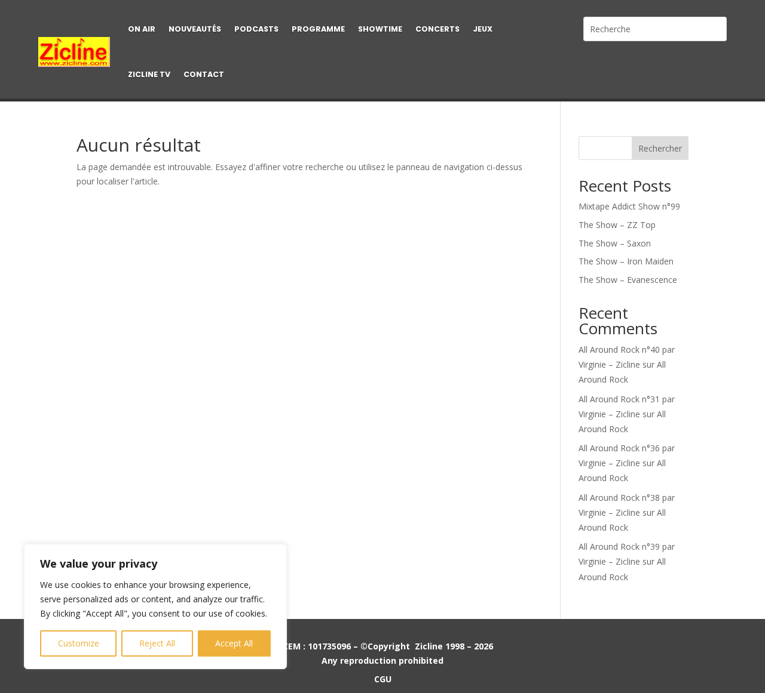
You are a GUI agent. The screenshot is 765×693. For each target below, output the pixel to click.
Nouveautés (195, 29)
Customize (78, 643)
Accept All (234, 643)
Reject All (157, 643)
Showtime (380, 29)
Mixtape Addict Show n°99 (629, 206)
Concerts (437, 29)
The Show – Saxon (615, 243)
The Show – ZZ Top (617, 224)
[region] (155, 606)
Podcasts (256, 29)
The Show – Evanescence (628, 279)
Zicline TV (149, 74)
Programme (318, 29)
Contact (203, 74)
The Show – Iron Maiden (626, 261)
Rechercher (660, 148)
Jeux (482, 29)
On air (141, 29)
